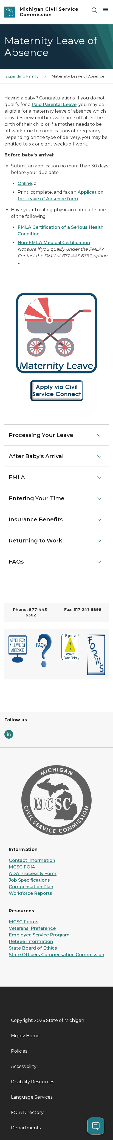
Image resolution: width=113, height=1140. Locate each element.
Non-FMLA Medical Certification (54, 242)
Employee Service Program (39, 935)
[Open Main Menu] (105, 10)
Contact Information (32, 860)
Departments (26, 1127)
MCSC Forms (23, 921)
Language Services (31, 1097)
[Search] (94, 10)
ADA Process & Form (32, 873)
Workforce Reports (30, 893)
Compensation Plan (31, 886)
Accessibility (23, 1066)
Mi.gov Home (25, 1035)
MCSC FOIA (22, 867)
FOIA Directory (27, 1112)
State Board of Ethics (33, 948)
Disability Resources (32, 1081)
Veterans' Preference (32, 928)
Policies (19, 1051)
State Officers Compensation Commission (56, 954)
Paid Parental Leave (54, 104)
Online (25, 183)
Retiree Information (31, 941)
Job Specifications (29, 880)
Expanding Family (22, 76)
